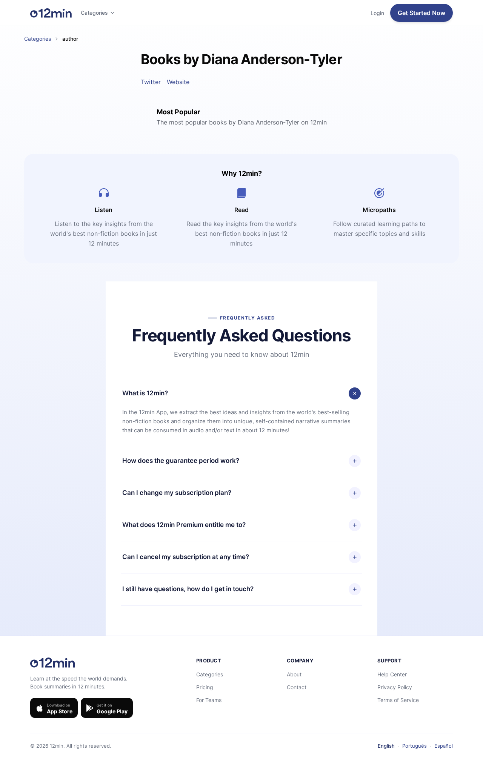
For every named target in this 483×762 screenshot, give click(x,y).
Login (377, 13)
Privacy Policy (394, 687)
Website (178, 82)
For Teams (209, 700)
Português (414, 746)
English (386, 746)
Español (443, 746)
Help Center (392, 674)
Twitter (151, 82)
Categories (94, 12)
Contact (296, 687)
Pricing (204, 687)
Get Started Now (421, 13)
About (294, 674)
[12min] (51, 13)
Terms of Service (398, 700)
